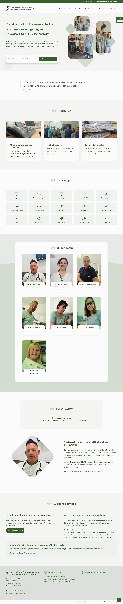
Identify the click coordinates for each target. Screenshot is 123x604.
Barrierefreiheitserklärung (108, 602)
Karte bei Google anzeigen (15, 593)
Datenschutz (81, 602)
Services (100, 8)
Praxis (110, 8)
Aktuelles (62, 8)
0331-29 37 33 (109, 520)
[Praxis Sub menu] (115, 8)
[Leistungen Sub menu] (80, 8)
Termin (119, 21)
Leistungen (73, 8)
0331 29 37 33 (17, 583)
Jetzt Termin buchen (48, 59)
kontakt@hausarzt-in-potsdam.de (102, 537)
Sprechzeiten (88, 8)
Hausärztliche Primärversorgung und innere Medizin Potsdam (22, 9)
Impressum (92, 602)
